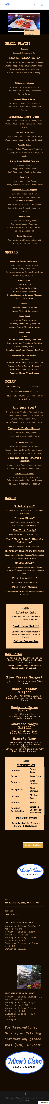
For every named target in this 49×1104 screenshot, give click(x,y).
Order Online (33, 845)
